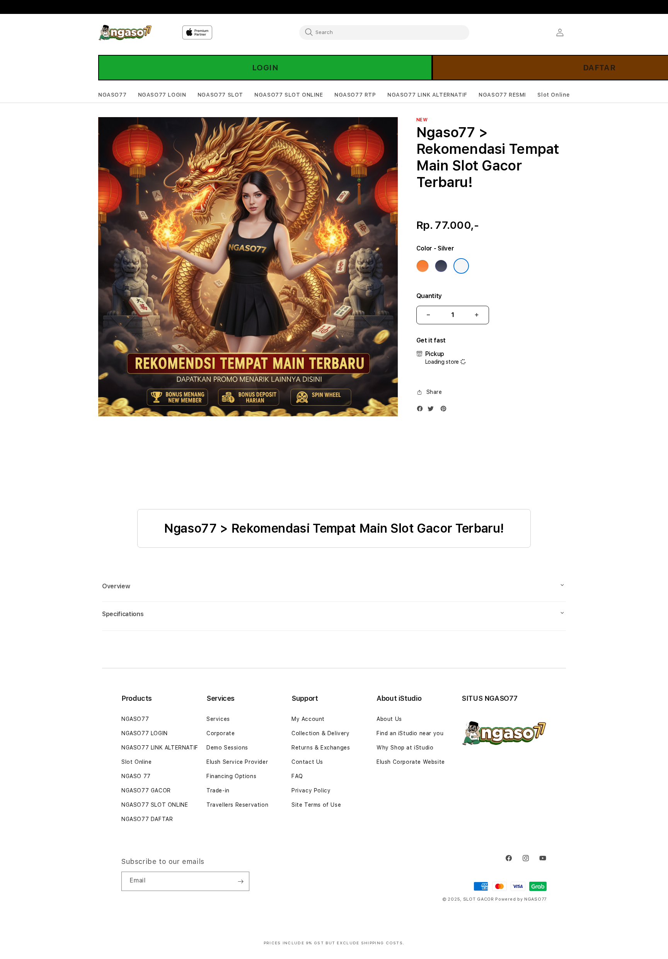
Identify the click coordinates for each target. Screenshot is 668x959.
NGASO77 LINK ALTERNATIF (159, 747)
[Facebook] (421, 410)
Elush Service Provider (237, 762)
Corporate (220, 733)
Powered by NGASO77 (521, 899)
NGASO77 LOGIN (144, 733)
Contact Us (307, 762)
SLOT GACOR (478, 899)
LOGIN (265, 67)
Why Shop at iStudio (405, 747)
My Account (308, 719)
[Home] (125, 32)
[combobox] (384, 32)
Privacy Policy (311, 790)
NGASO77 (135, 719)
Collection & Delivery (320, 733)
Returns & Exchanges (320, 747)
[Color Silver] (461, 266)
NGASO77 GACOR (146, 790)
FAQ (297, 776)
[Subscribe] (240, 881)
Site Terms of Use (316, 805)
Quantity (429, 296)
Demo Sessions (227, 747)
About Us (389, 719)
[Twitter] (432, 410)
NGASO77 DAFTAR (147, 819)
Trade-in (218, 790)
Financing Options (231, 776)
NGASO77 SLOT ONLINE (154, 805)
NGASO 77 (136, 776)
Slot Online (136, 762)
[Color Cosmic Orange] (422, 266)
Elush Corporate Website (411, 762)
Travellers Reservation (237, 805)
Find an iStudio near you (410, 733)
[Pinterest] (445, 410)
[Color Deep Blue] (441, 266)
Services (218, 719)
